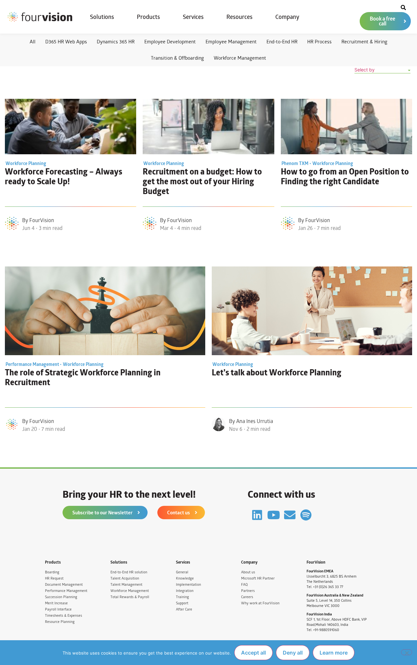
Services (193, 17)
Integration (185, 591)
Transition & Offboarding (177, 58)
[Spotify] (306, 515)
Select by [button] (364, 69)
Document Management (64, 584)
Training (182, 597)
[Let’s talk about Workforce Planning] (312, 310)
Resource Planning (60, 622)
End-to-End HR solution (128, 572)
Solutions (102, 17)
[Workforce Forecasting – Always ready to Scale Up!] (70, 126)
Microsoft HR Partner (258, 578)
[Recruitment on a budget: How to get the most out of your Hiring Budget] (208, 126)
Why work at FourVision (260, 603)
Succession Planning (61, 597)
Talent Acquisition (124, 578)
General (182, 572)
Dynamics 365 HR (116, 41)
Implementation (188, 584)
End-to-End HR (281, 41)
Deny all (293, 652)
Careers (247, 597)
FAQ (244, 584)
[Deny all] (406, 652)
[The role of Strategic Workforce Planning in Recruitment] (105, 310)
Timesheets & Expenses (63, 615)
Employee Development (170, 41)
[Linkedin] (257, 515)
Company (287, 17)
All (33, 41)
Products (148, 17)
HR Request (54, 578)
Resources (239, 17)
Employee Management (231, 41)
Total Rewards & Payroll (129, 597)
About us (248, 572)
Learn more (334, 652)
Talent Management (126, 584)
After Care (184, 609)
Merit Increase (56, 603)
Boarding (52, 572)
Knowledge (185, 578)
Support (182, 603)
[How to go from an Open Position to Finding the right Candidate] (346, 126)
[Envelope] (289, 515)
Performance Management (66, 591)
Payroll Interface (58, 609)
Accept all (253, 652)
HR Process (319, 41)
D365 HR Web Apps (66, 41)
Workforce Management (240, 58)
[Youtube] (273, 515)
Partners (248, 591)
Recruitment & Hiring (364, 41)
